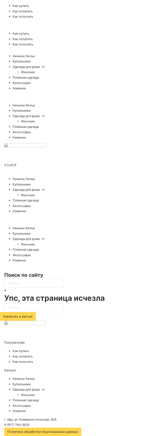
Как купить (21, 6)
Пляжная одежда (26, 78)
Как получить (23, 17)
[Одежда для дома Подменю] (43, 66)
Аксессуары (22, 83)
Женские (28, 72)
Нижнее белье (24, 56)
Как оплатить (23, 11)
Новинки (19, 88)
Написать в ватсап (18, 316)
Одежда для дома (26, 67)
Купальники (22, 61)
